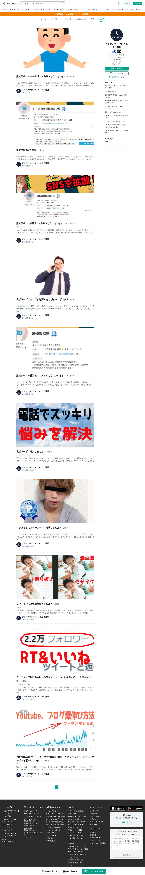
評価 (92, 19)
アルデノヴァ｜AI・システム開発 (116, 45)
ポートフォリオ (67, 19)
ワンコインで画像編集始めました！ (116, 121)
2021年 (107, 142)
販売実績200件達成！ (111, 91)
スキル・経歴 (82, 19)
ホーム (43, 19)
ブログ (101, 19)
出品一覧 (54, 19)
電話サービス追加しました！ (113, 112)
